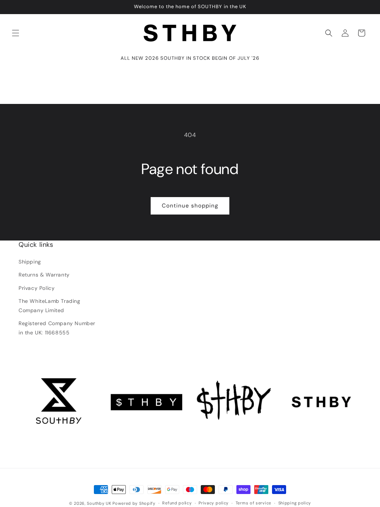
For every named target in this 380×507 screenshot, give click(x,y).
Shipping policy (294, 503)
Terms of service (253, 503)
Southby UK (99, 503)
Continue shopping (190, 205)
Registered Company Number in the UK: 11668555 (57, 328)
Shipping (30, 261)
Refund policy (176, 503)
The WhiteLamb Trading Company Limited (50, 306)
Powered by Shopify (133, 503)
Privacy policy (214, 503)
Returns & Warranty (44, 274)
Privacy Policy (37, 288)
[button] (15, 33)
